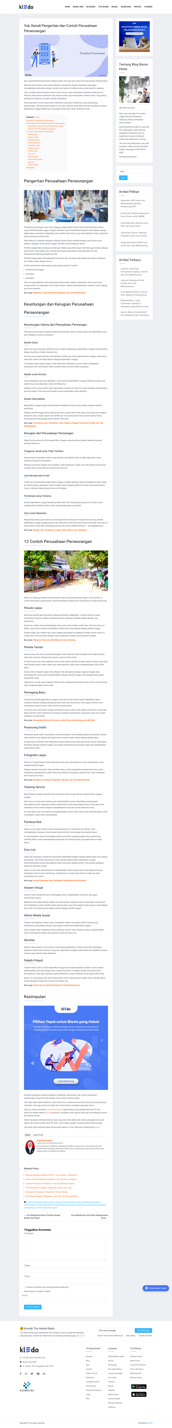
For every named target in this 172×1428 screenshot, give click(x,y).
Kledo (150, 1423)
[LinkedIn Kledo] (44, 1374)
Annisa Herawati (44, 1140)
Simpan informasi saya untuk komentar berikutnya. (48, 1287)
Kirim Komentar (32, 1307)
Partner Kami (91, 1386)
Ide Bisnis (90, 7)
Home (67, 7)
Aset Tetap (112, 1377)
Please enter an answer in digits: (37, 1291)
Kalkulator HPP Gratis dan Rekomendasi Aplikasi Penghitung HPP (133, 203)
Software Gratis (136, 1356)
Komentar (28, 1233)
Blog (88, 1361)
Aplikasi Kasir (113, 1394)
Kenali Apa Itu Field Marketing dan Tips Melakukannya (56, 985)
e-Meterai (111, 1407)
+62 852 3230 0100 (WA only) (33, 1358)
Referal (110, 1386)
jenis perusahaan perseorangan (69, 1202)
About (27, 1135)
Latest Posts (38, 1135)
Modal (115, 7)
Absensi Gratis (136, 1377)
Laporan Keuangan (115, 1373)
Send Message (143, 1330)
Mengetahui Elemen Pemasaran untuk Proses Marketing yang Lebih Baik (64, 720)
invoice (48, 1113)
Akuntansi (126, 7)
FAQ (87, 1399)
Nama (27, 1265)
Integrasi (111, 1390)
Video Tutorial (91, 1373)
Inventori (111, 1382)
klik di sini (81, 1336)
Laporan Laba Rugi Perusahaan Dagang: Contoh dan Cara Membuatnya (134, 272)
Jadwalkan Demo (92, 1382)
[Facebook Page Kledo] (20, 1374)
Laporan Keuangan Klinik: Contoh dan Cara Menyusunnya (133, 283)
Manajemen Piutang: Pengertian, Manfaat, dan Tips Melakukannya (61, 780)
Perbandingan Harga (116, 1356)
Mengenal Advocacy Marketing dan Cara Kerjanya (54, 640)
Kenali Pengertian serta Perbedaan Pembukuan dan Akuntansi (59, 880)
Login (88, 1394)
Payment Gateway (115, 1403)
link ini (97, 1127)
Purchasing (112, 1365)
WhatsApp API (135, 1373)
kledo (68, 1205)
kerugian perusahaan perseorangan (50, 1205)
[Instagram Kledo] (26, 1374)
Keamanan (90, 1377)
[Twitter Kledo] (32, 1374)
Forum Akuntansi (136, 1369)
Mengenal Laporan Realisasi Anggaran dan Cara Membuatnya (59, 293)
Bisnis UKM (78, 7)
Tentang (89, 1356)
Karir (88, 1365)
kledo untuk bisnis (78, 1205)
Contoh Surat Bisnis (138, 1365)
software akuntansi (55, 1109)
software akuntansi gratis (46, 1208)
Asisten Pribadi (114, 1399)
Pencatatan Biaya (114, 1369)
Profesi (137, 7)
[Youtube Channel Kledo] (38, 1374)
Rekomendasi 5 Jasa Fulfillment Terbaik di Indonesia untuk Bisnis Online (135, 303)
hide (36, 117)
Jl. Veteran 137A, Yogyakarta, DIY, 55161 (38, 1366)
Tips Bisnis (103, 7)
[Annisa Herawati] (30, 1155)
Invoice (111, 1361)
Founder (148, 7)
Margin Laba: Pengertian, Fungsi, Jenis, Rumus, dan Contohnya (60, 530)
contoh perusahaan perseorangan (41, 1202)
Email (27, 1276)
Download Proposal (93, 1390)
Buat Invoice (135, 1361)
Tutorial (89, 1369)
